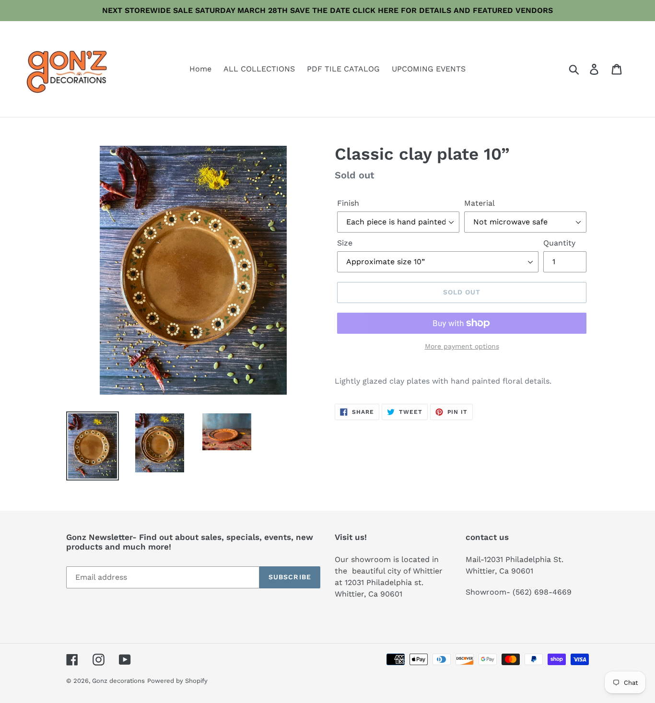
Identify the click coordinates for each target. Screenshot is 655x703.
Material (479, 203)
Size (344, 242)
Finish (348, 203)
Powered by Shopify (177, 680)
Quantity (559, 242)
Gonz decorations (118, 680)
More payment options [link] (462, 346)
